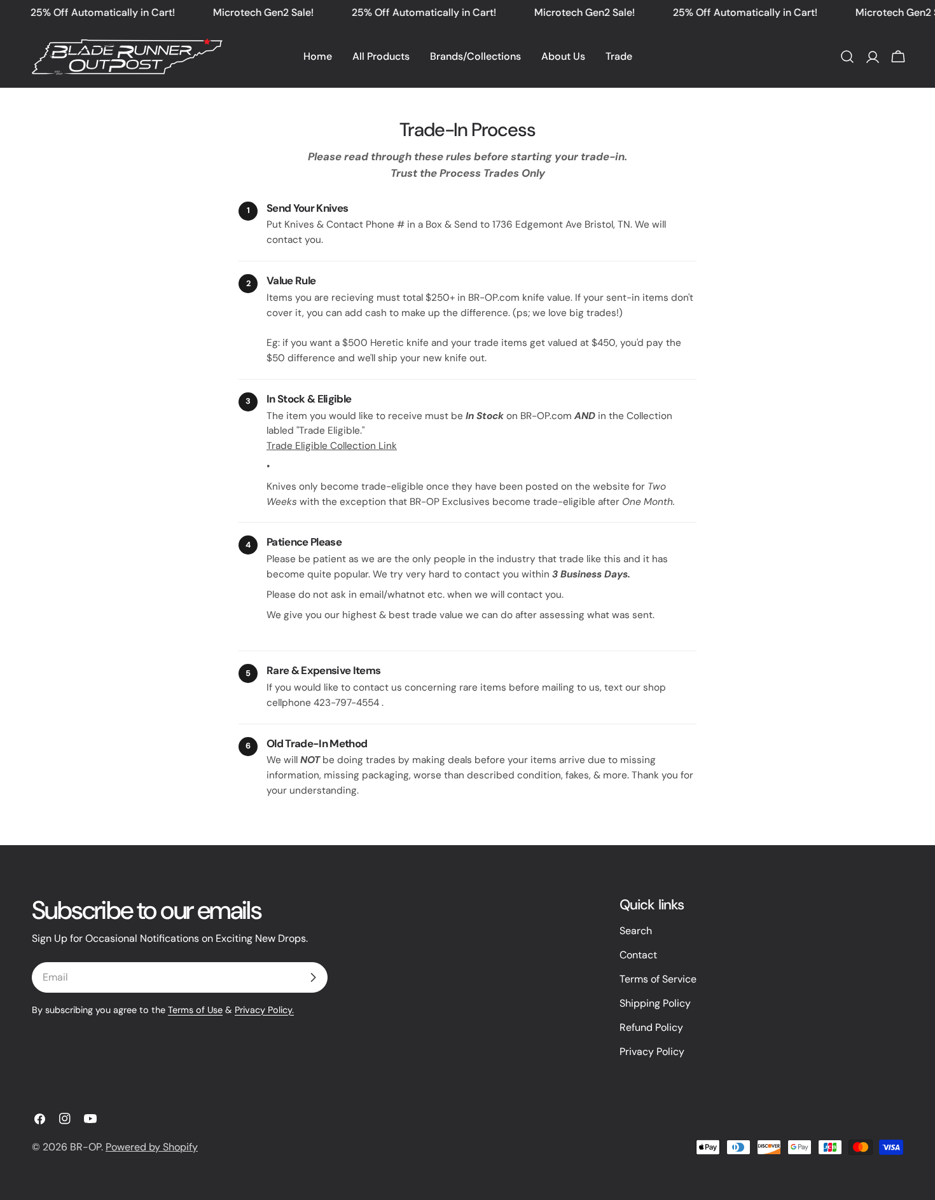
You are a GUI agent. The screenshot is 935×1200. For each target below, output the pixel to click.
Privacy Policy (652, 1051)
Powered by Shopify (152, 1147)
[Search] (847, 56)
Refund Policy (651, 1027)
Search (636, 930)
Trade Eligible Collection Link (332, 445)
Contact (638, 955)
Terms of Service (658, 979)
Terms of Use (195, 1010)
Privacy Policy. (264, 1010)
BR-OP (85, 1147)
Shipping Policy (655, 1003)
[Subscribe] (313, 977)
